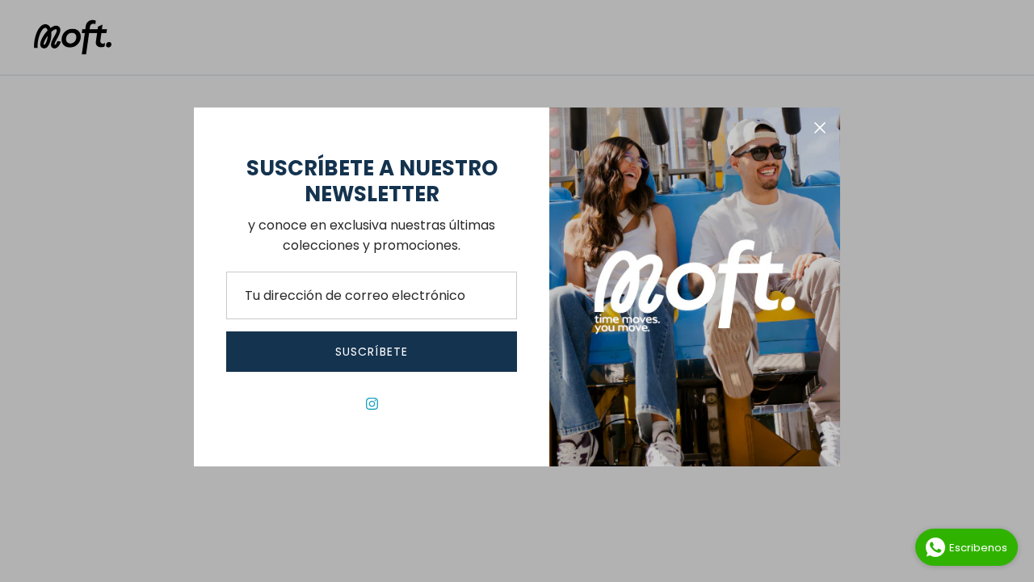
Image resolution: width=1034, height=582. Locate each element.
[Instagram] (372, 404)
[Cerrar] (820, 128)
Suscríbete (371, 352)
